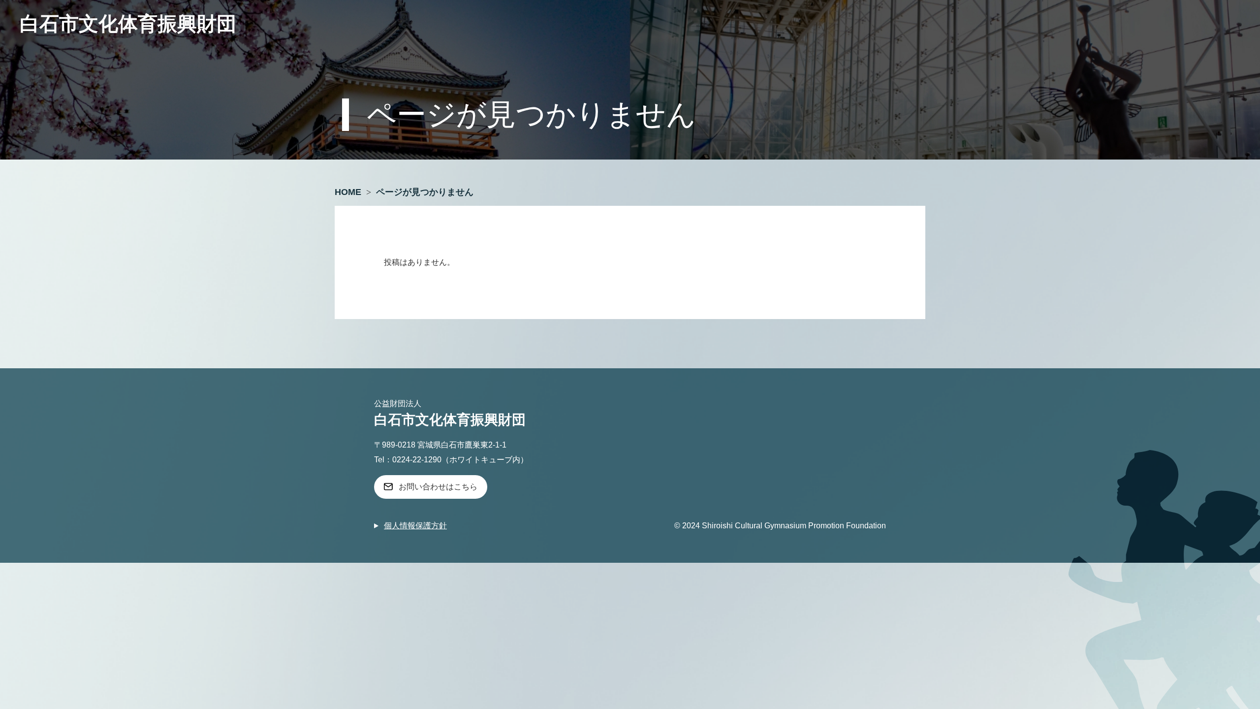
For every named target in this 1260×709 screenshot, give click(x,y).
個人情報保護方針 (415, 525)
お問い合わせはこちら (438, 487)
